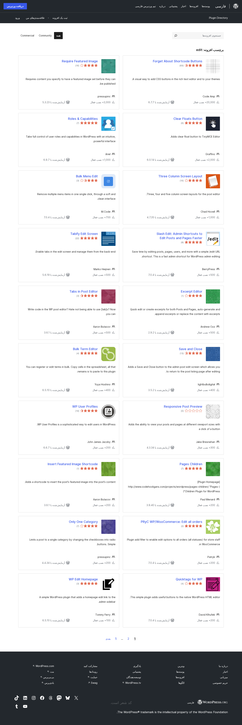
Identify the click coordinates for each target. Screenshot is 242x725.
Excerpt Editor (191, 291)
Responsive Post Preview (183, 406)
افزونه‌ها (180, 677)
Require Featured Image (80, 61)
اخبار (225, 671)
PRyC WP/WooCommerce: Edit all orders (171, 522)
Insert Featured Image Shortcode (73, 464)
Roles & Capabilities (83, 119)
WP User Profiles (85, 406)
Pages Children (191, 464)
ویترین (181, 665)
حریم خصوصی (220, 682)
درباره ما (223, 665)
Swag (92, 682)
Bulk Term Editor (85, 349)
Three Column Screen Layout (180, 176)
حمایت (92, 677)
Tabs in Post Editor (83, 291)
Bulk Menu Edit (87, 176)
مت (50, 671)
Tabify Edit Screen (84, 234)
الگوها (181, 682)
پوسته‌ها (180, 671)
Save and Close (190, 349)
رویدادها (93, 671)
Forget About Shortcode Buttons (177, 61)
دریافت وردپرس (15, 6)
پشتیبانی (137, 671)
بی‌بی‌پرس (47, 677)
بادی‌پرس (47, 682)
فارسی (190, 702)
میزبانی (224, 677)
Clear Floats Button (187, 119)
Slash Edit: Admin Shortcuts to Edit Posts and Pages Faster (179, 236)
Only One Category (83, 522)
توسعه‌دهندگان (133, 677)
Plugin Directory (218, 17)
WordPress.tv (131, 682)
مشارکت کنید (90, 665)
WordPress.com (43, 665)
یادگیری (137, 665)
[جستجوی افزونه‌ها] (175, 35)
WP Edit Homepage (83, 579)
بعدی (108, 638)
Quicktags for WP (189, 579)
